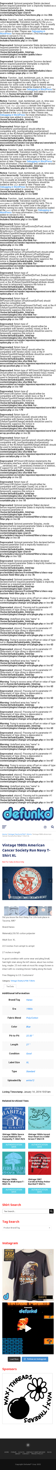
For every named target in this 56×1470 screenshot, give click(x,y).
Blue (28, 1026)
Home (4, 834)
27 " (28, 1044)
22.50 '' (29, 1035)
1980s (29, 1009)
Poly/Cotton (32, 1018)
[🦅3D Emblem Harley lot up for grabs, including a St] (28, 1275)
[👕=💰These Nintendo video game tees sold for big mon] (28, 1328)
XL (27, 1062)
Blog (49, 1452)
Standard (30, 1071)
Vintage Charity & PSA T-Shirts (20, 834)
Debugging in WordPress (39, 89)
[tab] (10, 986)
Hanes (29, 1000)
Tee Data (10, 986)
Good (28, 1053)
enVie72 (30, 1080)
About (17, 1454)
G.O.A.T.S (21, 1452)
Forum (13, 1452)
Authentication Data (14, 1146)
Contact (25, 1454)
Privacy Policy (37, 1454)
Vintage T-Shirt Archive (35, 1452)
